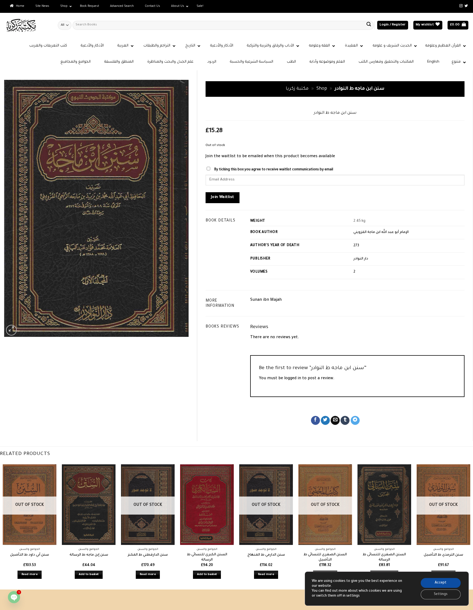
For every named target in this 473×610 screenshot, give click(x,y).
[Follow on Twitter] (466, 6)
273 (356, 246)
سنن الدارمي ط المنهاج (266, 555)
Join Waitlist (222, 197)
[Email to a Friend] (335, 420)
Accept (440, 583)
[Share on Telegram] (355, 420)
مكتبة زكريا (297, 89)
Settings (441, 594)
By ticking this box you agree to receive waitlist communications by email (273, 170)
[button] (392, 25)
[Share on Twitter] (325, 420)
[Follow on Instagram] (461, 6)
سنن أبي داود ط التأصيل (29, 555)
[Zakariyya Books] (27, 25)
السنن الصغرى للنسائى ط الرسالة (384, 557)
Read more (30, 574)
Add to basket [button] (89, 574)
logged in (292, 378)
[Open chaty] (14, 597)
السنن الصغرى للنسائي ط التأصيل (325, 557)
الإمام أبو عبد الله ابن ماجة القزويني (381, 232)
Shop (321, 89)
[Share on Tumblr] (345, 420)
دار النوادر (360, 259)
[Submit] (368, 25)
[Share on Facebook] (315, 420)
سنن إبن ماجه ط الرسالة (89, 555)
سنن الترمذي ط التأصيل (443, 555)
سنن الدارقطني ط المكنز (148, 555)
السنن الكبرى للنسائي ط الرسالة (207, 557)
